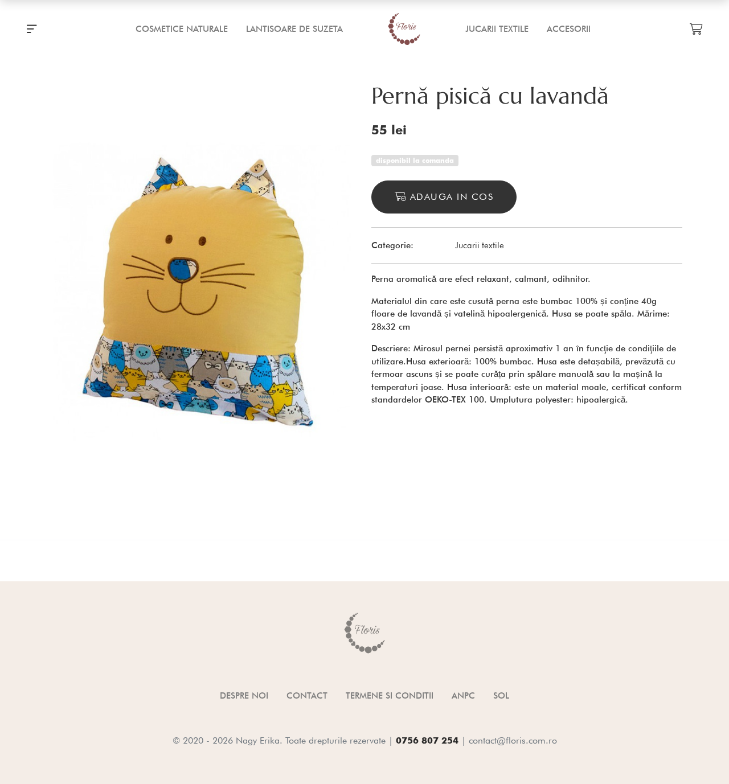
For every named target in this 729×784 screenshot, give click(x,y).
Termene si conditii (389, 696)
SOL (501, 696)
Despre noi (244, 696)
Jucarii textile (479, 245)
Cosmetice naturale (182, 29)
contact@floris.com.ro (513, 740)
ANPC (463, 696)
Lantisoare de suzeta (294, 29)
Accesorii (569, 29)
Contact (306, 696)
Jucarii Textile (497, 29)
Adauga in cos (449, 196)
